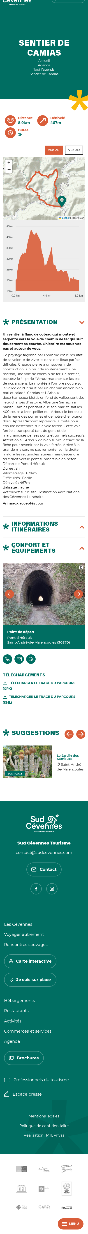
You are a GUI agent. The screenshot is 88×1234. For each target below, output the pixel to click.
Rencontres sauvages (26, 944)
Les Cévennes (18, 924)
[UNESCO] (21, 1189)
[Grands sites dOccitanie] (66, 1189)
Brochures (28, 1058)
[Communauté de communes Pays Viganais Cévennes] (66, 1169)
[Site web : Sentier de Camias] (31, 659)
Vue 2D (54, 150)
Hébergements (19, 1000)
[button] (62, 201)
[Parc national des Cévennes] (44, 1189)
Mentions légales (44, 1116)
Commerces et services (27, 1031)
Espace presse (27, 1094)
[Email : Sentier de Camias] (19, 659)
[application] (44, 259)
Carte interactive (33, 961)
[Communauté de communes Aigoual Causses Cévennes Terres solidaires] (44, 1169)
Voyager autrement (24, 934)
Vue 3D (74, 150)
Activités (12, 1021)
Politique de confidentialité (44, 1126)
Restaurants (16, 1010)
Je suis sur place (33, 979)
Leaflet (65, 217)
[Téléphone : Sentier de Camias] (7, 659)
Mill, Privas (55, 1135)
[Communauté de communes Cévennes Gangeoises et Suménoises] (21, 1169)
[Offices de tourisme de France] (21, 1208)
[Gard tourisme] (44, 1208)
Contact (48, 869)
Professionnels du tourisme (41, 1079)
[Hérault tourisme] (66, 1208)
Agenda (12, 1041)
